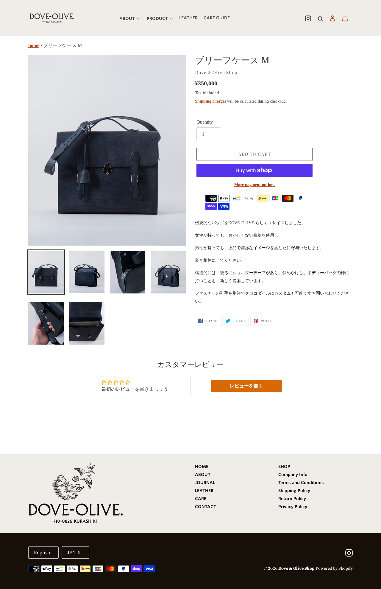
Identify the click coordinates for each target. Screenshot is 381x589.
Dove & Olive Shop (296, 568)
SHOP (284, 466)
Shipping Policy (294, 490)
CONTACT (205, 506)
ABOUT (202, 474)
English (42, 552)
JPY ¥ (74, 552)
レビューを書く (246, 385)
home (33, 45)
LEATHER (204, 490)
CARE (200, 498)
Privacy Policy (292, 506)
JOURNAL (205, 482)
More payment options (254, 185)
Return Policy (292, 498)
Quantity (204, 122)
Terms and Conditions (301, 482)
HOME (201, 466)
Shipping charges (210, 101)
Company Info (292, 474)
